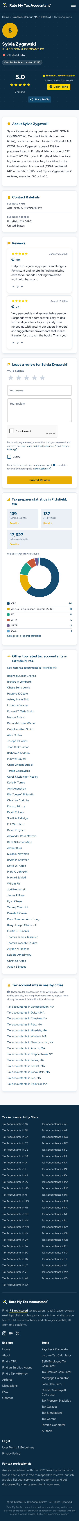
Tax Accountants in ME (55, 1188)
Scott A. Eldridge (17, 818)
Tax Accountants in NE (55, 1214)
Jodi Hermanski (16, 889)
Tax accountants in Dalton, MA (25, 1012)
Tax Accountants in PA (15, 1246)
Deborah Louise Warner (21, 723)
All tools (47, 1431)
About (6, 1355)
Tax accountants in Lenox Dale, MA (28, 1072)
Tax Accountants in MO (15, 1201)
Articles (7, 1379)
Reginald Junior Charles (21, 675)
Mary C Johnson (17, 871)
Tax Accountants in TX (54, 1259)
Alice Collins (14, 735)
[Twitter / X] (17, 1333)
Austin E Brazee (16, 966)
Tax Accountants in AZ (54, 1130)
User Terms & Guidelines (18, 1447)
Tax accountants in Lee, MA (24, 1078)
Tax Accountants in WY (15, 1284)
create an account (42, 465)
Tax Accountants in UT (15, 1265)
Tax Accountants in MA (24, 16)
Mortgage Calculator (55, 1378)
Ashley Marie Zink (18, 699)
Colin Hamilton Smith (20, 729)
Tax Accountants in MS (55, 1201)
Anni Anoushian (16, 788)
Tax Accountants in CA (15, 1136)
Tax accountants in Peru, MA (24, 1024)
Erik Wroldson (15, 824)
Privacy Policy (11, 1453)
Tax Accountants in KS (15, 1175)
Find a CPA (9, 1361)
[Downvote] (22, 286)
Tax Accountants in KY (54, 1175)
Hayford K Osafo (17, 693)
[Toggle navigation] (73, 5)
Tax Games (49, 1418)
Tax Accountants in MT (15, 1207)
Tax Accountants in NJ (54, 1220)
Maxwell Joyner (16, 758)
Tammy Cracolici (17, 907)
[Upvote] (13, 286)
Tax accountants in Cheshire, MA (27, 1018)
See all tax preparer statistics (24, 635)
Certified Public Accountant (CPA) (22, 62)
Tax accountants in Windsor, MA (26, 1036)
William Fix (13, 883)
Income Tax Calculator (56, 1355)
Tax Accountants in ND (15, 1214)
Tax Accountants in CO (55, 1136)
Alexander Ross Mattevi (21, 836)
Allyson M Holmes (18, 948)
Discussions (41, 468)
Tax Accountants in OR (55, 1239)
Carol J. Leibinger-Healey (22, 776)
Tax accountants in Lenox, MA (25, 1060)
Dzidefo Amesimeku (19, 954)
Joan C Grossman (18, 747)
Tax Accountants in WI (15, 1278)
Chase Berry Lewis (18, 687)
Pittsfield (46, 16)
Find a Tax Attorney (15, 1373)
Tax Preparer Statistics (56, 1400)
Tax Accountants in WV (55, 1278)
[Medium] (11, 1333)
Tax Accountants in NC (55, 1207)
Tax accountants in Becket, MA (26, 1066)
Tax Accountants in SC (15, 1252)
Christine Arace (16, 960)
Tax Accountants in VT (15, 1272)
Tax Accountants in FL (54, 1149)
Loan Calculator (52, 1384)
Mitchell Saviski (16, 877)
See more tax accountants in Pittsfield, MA (32, 667)
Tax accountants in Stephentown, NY (30, 1054)
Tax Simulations (52, 1412)
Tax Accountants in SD (55, 1252)
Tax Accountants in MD (15, 1188)
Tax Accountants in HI (54, 1156)
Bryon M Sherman (18, 859)
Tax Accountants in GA (15, 1156)
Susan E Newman (18, 853)
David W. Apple (16, 865)
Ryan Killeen (14, 901)
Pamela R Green (17, 913)
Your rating (15, 371)
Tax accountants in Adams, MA (26, 1048)
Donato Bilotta (16, 806)
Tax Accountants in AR (15, 1130)
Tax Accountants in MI (15, 1194)
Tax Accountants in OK (15, 1239)
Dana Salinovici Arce (19, 842)
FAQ (5, 1391)
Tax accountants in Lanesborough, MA (30, 1006)
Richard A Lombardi (19, 681)
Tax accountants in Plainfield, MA (27, 1084)
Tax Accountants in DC (55, 1143)
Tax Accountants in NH (15, 1220)
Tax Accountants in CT (15, 1143)
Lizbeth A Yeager (17, 705)
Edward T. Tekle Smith (20, 711)
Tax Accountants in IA (14, 1162)
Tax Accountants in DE (15, 1149)
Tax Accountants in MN (55, 1194)
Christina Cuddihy (18, 800)
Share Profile (39, 99)
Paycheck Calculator (55, 1349)
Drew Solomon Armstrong (23, 919)
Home (5, 16)
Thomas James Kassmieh (22, 937)
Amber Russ (14, 848)
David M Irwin (15, 812)
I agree (16, 456)
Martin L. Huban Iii (18, 931)
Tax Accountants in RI (54, 1246)
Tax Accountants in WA (55, 1272)
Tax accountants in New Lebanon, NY (30, 1042)
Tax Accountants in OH (55, 1233)
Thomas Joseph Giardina (22, 943)
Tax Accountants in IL (14, 1169)
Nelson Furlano (16, 717)
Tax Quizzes (49, 1406)
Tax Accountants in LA (15, 1181)
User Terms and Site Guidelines (37, 446)
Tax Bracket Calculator (56, 1372)
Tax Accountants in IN (54, 1169)
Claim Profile (59, 87)
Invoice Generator (53, 1425)
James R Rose (15, 895)
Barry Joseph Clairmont (21, 925)
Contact (7, 1398)
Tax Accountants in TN (15, 1259)
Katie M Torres (16, 782)
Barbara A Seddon (18, 753)
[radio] (10, 377)
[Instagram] (4, 1333)
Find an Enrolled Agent (17, 1367)
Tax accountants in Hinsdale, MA (27, 1030)
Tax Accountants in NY (15, 1233)
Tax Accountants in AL (54, 1124)
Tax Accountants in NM (15, 1226)
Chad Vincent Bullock (20, 764)
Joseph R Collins (17, 741)
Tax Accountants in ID (54, 1162)
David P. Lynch (16, 830)
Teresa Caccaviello (18, 770)
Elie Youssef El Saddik (20, 794)
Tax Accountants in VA (54, 1265)
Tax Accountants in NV (55, 1226)
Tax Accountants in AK (15, 1124)
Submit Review (39, 480)
